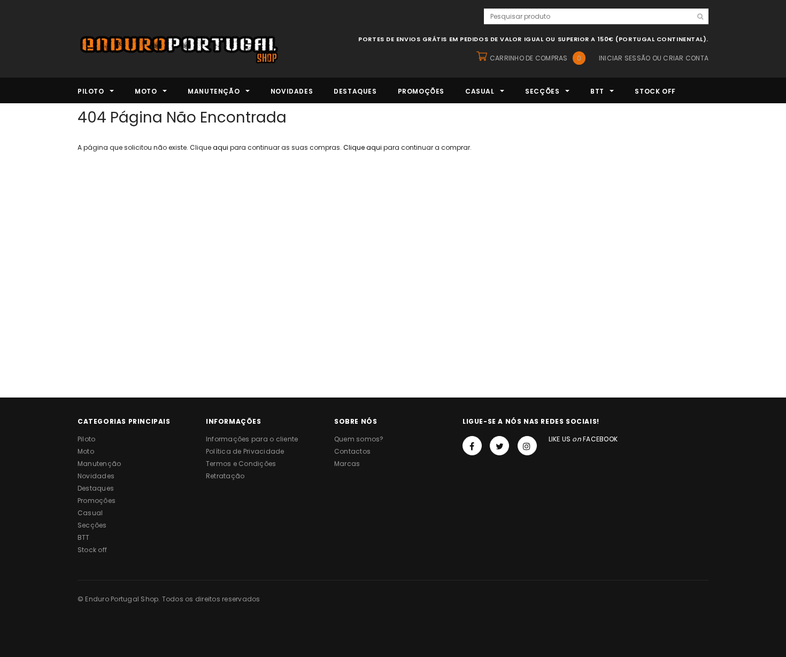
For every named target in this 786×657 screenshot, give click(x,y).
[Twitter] (499, 445)
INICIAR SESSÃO (624, 58)
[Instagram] (527, 445)
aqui (220, 147)
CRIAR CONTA (685, 58)
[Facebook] (472, 445)
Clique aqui (363, 147)
